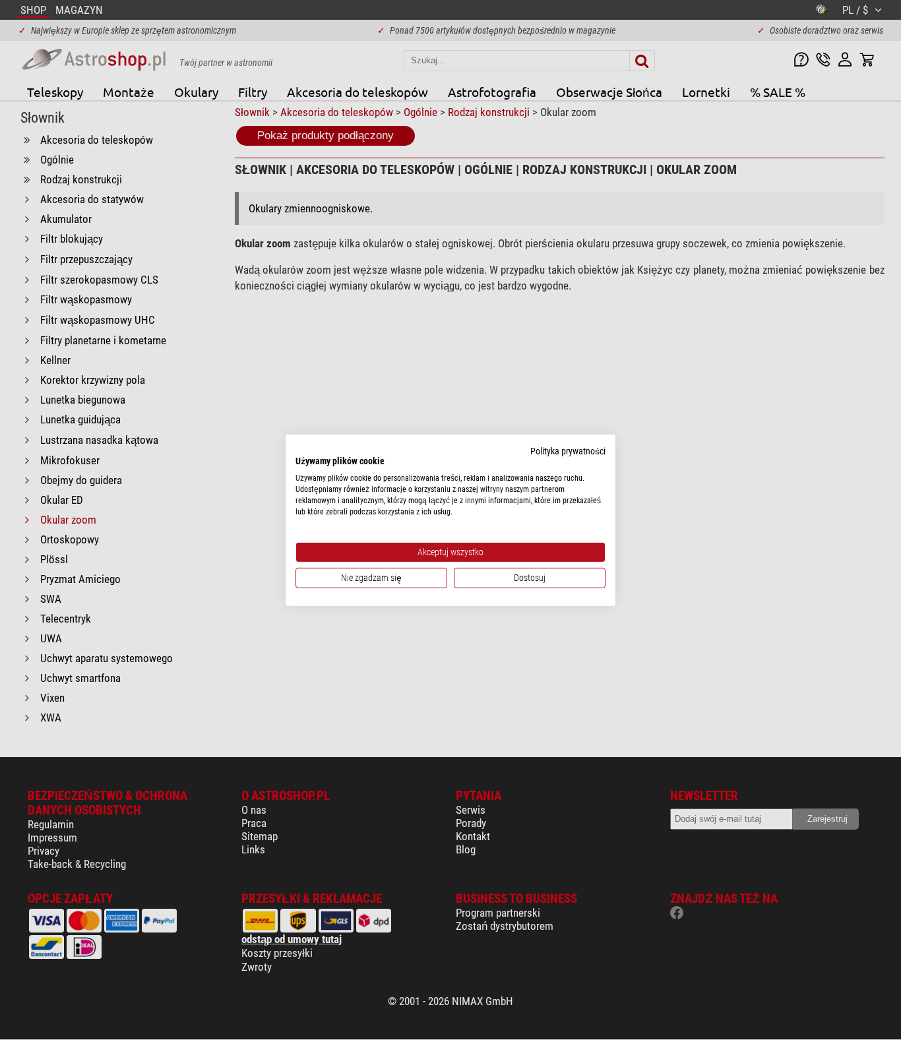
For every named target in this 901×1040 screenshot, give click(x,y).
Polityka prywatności (568, 450)
